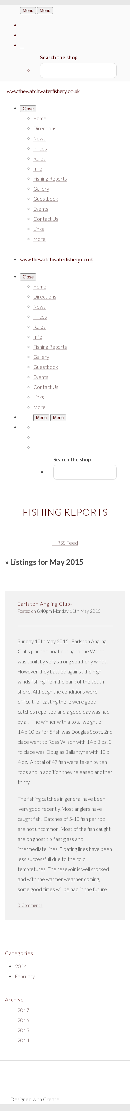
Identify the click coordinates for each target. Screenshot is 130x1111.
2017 (23, 1010)
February (25, 976)
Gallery (41, 189)
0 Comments (30, 905)
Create (51, 1099)
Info (37, 169)
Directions (44, 128)
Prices (40, 148)
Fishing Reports (50, 179)
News (39, 138)
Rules (39, 158)
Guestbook (45, 199)
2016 (23, 1020)
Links (38, 229)
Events (40, 209)
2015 (23, 1030)
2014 (21, 966)
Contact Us (45, 219)
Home (39, 118)
